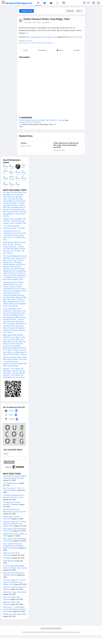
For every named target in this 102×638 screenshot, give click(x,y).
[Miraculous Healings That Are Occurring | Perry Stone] (11, 166)
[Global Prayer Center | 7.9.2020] (5, 184)
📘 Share (60, 50)
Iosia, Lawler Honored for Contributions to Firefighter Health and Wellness (13, 546)
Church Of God (76, 37)
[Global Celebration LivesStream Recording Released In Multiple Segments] (18, 172)
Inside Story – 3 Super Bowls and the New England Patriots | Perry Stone (14, 609)
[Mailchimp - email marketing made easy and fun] (15, 468)
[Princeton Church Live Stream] (11, 184)
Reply (21, 127)
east (29, 43)
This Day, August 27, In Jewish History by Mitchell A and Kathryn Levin (14, 582)
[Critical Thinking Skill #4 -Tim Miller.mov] (24, 178)
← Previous (69, 11)
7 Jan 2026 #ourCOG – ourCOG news (11, 227)
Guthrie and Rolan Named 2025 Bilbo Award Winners (15, 365)
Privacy (24, 632)
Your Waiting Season (11, 483)
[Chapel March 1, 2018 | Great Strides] (5, 166)
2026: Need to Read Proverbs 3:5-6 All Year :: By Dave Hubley (14, 251)
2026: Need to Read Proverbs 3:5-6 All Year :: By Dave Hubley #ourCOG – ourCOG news (14, 245)
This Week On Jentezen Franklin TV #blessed (12, 503)
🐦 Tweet (77, 50)
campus (24, 43)
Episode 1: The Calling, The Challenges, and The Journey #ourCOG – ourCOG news (14, 371)
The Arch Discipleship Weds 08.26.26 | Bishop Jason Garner (15, 567)
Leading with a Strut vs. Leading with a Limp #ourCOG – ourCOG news (14, 233)
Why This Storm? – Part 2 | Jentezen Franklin (13, 489)
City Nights (7, 558)
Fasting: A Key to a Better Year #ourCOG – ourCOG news (14, 220)
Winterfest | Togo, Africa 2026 (14, 592)
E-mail (6, 454)
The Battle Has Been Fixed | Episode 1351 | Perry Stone (13, 496)
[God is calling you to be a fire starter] (5, 172)
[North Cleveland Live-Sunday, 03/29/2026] (18, 178)
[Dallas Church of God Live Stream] (11, 172)
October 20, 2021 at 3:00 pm (30, 122)
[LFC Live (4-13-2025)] (24, 166)
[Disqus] (51, 88)
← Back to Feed (26, 11)
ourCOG (38, 43)
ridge (48, 43)
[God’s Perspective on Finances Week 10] (24, 172)
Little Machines (8, 561)
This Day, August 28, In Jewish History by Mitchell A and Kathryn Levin (14, 524)
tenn (52, 43)
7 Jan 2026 (20, 228)
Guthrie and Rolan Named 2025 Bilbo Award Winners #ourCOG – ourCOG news (15, 359)
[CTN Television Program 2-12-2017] (11, 178)
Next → (79, 11)
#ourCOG (29, 40)
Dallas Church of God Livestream (11, 554)
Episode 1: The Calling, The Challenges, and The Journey (14, 376)
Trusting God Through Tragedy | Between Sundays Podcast (14, 477)
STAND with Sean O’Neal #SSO (14, 614)
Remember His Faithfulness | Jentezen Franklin (13, 574)
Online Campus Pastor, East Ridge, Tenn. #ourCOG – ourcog (41, 120)
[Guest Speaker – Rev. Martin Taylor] (18, 184)
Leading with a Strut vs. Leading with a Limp (14, 237)
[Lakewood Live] (5, 178)
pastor (44, 43)
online (33, 43)
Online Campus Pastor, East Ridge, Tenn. (41, 37)
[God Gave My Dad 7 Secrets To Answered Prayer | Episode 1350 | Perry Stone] (18, 166)
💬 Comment (42, 50)
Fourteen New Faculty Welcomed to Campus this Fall (14, 510)
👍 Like (25, 50)
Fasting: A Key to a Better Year (14, 223)
